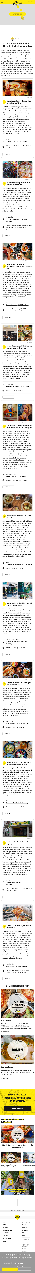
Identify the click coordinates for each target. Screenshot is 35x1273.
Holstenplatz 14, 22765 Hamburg (16, 476)
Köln (24, 1233)
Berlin (24, 1225)
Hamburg (25, 1227)
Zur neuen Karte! (17, 1108)
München (25, 1230)
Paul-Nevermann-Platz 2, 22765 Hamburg (16, 883)
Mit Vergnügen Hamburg (17, 3)
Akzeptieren (24, 1269)
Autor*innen (25, 1239)
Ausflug (5, 1227)
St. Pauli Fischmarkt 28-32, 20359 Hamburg (17, 220)
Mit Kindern (7, 1238)
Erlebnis (5, 1236)
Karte (5, 1241)
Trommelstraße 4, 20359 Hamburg (17, 305)
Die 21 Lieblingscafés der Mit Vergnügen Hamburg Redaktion (9, 1166)
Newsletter (25, 1242)
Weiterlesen (5, 1032)
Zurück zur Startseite (17, 1210)
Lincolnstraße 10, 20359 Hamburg (17, 966)
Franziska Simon (19, 38)
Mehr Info (8, 154)
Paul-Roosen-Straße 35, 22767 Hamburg (19, 564)
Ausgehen (6, 1233)
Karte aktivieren (17, 14)
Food (4, 1225)
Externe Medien (18, 1263)
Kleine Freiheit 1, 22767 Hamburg (17, 803)
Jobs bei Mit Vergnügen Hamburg (25, 1245)
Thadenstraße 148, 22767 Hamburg (17, 141)
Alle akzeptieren (9, 1269)
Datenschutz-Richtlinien (22, 1258)
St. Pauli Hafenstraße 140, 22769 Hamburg (16, 643)
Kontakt (24, 1248)
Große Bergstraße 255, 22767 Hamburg (18, 386)
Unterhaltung (7, 1230)
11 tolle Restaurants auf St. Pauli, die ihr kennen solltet (17, 1146)
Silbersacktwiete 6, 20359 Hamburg (17, 723)
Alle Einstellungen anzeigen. (17, 1266)
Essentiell (7, 1263)
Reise (23, 1236)
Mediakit (24, 1251)
